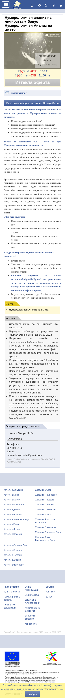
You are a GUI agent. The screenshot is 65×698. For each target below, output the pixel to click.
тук (61, 689)
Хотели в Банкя (12, 495)
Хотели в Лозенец (13, 529)
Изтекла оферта (32, 82)
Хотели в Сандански (45, 527)
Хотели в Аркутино (13, 490)
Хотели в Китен (12, 524)
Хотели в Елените (13, 514)
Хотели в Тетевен (13, 555)
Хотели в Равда (43, 514)
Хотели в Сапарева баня (48, 532)
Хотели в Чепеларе (14, 565)
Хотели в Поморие (44, 504)
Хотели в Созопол (13, 550)
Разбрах (32, 694)
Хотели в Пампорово (46, 495)
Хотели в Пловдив (44, 499)
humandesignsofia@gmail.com (30, 279)
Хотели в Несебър (13, 534)
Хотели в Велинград (14, 504)
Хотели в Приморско (45, 509)
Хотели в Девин (12, 509)
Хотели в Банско (12, 499)
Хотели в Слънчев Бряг (16, 545)
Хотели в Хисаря (12, 560)
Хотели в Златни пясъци (16, 519)
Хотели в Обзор (43, 490)
